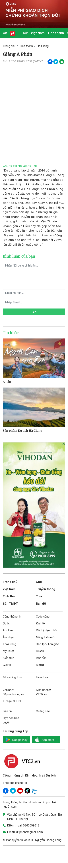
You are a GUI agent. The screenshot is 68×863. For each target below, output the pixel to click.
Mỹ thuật (8, 651)
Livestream (43, 677)
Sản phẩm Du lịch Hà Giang (22, 430)
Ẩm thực (8, 630)
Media (40, 664)
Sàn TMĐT (10, 603)
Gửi (34, 312)
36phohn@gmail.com (29, 832)
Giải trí (7, 664)
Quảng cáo (43, 711)
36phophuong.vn (13, 694)
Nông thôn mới (45, 637)
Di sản (40, 651)
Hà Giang (43, 46)
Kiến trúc (8, 658)
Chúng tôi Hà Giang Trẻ (20, 166)
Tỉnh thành (56, 33)
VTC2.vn (41, 694)
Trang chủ (9, 46)
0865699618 (31, 825)
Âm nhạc (8, 637)
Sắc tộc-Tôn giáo (47, 644)
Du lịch (7, 623)
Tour (24, 33)
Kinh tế (40, 623)
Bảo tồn (41, 658)
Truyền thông (45, 589)
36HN (17, 701)
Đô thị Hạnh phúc (47, 630)
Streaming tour (12, 677)
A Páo (7, 382)
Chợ (39, 581)
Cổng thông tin (12, 616)
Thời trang (9, 644)
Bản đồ (41, 603)
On (5, 33)
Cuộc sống (43, 616)
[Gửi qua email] (61, 61)
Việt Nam (38, 33)
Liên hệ (7, 711)
